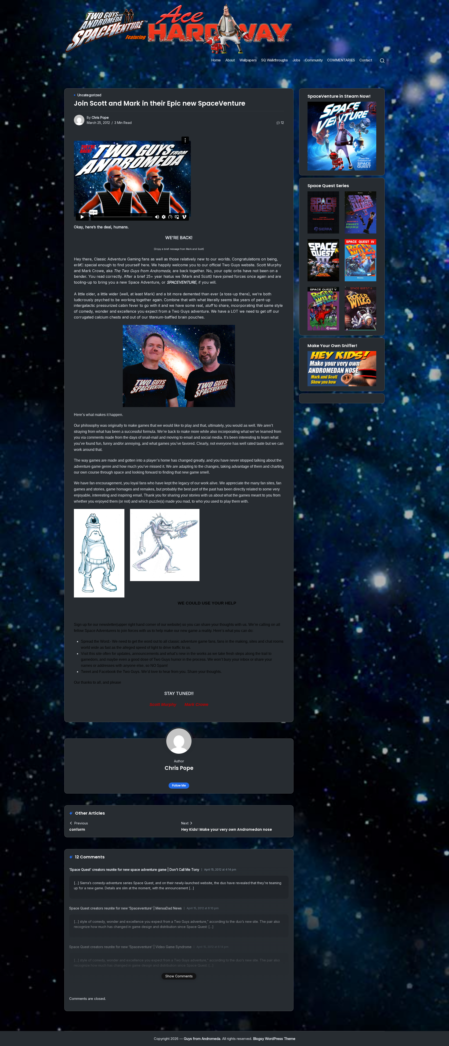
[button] (382, 60)
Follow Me (179, 785)
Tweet (86, 672)
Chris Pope (100, 117)
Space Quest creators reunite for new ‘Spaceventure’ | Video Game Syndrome (130, 947)
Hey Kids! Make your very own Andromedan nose (226, 829)
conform (77, 829)
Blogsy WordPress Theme (274, 1038)
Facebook (107, 672)
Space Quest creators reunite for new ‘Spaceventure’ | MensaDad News (125, 908)
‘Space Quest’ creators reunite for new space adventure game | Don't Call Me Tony (134, 870)
